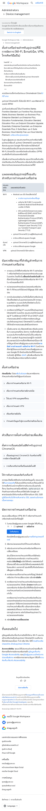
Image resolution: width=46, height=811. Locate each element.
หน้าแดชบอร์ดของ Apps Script (13, 767)
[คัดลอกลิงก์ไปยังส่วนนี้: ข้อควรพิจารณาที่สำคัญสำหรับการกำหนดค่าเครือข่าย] (26, 264)
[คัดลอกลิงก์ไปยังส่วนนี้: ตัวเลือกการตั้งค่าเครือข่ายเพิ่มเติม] (4, 439)
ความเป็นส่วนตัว (16, 800)
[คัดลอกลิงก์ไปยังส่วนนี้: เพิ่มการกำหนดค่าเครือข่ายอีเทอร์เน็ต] (36, 390)
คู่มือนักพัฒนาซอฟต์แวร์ (10, 745)
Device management (18, 14)
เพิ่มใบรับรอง (21, 373)
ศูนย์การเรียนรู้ (7, 749)
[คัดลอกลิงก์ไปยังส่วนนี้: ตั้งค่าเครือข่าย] (21, 367)
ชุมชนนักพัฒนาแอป (8, 786)
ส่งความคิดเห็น (23, 688)
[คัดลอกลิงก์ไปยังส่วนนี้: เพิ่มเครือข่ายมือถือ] (23, 413)
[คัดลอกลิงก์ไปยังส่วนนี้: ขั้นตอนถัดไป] (20, 629)
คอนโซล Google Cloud (10, 771)
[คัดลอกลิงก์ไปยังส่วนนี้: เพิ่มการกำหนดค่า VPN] (26, 406)
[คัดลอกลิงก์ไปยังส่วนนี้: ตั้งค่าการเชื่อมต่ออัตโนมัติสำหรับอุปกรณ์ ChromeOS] (17, 449)
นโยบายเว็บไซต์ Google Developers (15, 702)
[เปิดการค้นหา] (31, 2)
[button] (23, 383)
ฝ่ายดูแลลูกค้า (6, 790)
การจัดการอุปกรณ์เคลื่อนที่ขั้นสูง (29, 198)
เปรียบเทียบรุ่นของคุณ (19, 135)
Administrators (10, 10)
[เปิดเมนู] (3, 3)
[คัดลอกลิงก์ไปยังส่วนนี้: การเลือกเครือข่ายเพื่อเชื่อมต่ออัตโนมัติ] (38, 466)
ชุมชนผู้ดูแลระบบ (7, 782)
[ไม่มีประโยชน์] (25, 681)
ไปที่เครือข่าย (14, 532)
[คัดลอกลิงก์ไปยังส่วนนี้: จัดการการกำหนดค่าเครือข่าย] (38, 509)
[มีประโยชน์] (21, 681)
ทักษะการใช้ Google (8, 753)
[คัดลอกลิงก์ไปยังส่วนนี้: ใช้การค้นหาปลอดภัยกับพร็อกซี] (35, 475)
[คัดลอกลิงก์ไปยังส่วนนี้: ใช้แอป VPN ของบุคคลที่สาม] (31, 398)
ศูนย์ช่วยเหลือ (6, 741)
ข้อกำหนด (5, 800)
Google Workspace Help (11, 40)
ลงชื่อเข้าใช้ (39, 3)
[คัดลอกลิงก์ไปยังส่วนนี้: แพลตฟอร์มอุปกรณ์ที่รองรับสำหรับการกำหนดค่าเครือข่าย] (39, 178)
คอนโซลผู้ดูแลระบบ (8, 763)
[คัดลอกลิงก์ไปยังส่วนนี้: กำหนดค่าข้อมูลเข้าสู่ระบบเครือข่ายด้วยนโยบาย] (5, 423)
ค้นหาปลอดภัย (9, 483)
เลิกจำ (24, 355)
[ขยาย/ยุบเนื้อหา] (11, 62)
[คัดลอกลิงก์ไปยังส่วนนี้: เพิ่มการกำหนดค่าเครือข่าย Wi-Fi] (33, 383)
